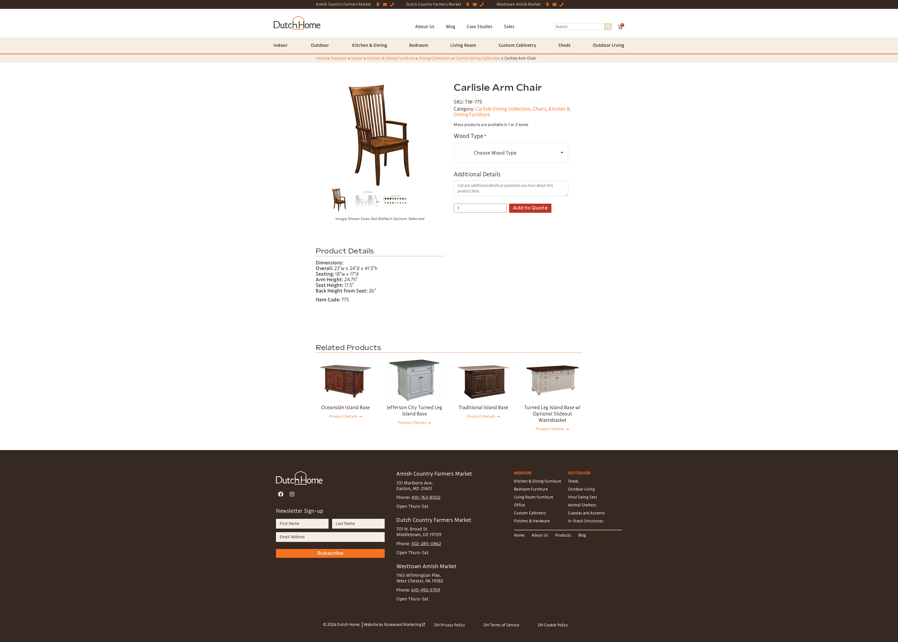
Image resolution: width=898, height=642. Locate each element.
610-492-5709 (425, 590)
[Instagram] (292, 494)
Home (321, 58)
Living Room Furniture (534, 497)
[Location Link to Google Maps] (379, 4)
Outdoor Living (581, 489)
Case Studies (479, 26)
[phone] (393, 4)
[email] (386, 4)
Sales (509, 26)
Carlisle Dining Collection (478, 58)
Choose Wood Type (495, 153)
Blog (450, 26)
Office (519, 505)
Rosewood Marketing (404, 624)
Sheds (573, 481)
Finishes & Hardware (532, 521)
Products (339, 58)
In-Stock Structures (585, 521)
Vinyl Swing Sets (582, 497)
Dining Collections (435, 58)
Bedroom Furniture (531, 489)
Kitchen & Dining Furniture (391, 58)
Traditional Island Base (483, 407)
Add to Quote (530, 208)
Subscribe (330, 553)
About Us (425, 26)
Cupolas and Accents (586, 513)
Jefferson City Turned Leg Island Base (414, 410)
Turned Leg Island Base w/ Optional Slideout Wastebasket (552, 413)
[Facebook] (281, 494)
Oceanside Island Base (345, 407)
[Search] (608, 26)
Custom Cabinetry (530, 513)
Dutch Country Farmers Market (433, 4)
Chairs (540, 109)
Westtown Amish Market (518, 4)
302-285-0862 (426, 544)
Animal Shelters (582, 505)
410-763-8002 (425, 497)
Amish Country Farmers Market (343, 4)
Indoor (357, 58)
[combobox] (580, 26)
